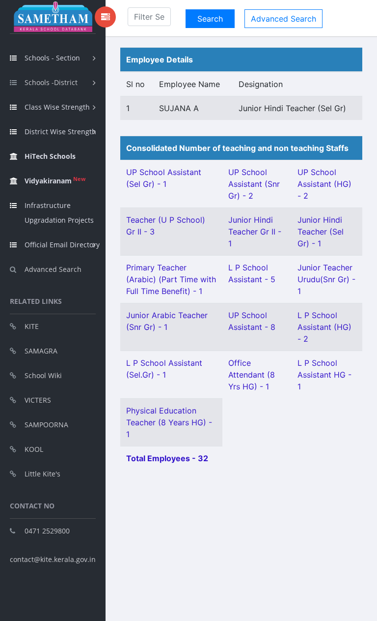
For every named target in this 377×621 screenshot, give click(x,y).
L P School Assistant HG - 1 (324, 374)
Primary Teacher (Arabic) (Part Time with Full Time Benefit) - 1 (171, 279)
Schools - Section (52, 57)
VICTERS (38, 400)
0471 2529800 (47, 530)
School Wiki (43, 375)
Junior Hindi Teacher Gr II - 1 (254, 231)
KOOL (34, 449)
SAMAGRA (41, 350)
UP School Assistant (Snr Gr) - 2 (254, 184)
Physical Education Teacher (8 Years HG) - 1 (169, 422)
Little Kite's (42, 473)
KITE (32, 326)
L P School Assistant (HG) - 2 (324, 327)
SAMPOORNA (46, 424)
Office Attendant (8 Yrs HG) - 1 (251, 374)
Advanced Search (53, 269)
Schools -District (51, 82)
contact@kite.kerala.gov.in (53, 559)
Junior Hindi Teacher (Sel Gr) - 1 (320, 231)
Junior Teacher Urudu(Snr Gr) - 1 (326, 279)
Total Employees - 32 (167, 458)
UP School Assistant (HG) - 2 (324, 184)
